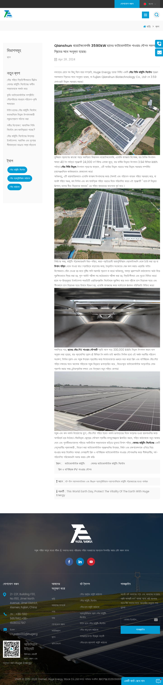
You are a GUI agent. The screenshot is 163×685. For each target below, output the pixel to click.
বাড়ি (149, 26)
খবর (53, 618)
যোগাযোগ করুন (127, 4)
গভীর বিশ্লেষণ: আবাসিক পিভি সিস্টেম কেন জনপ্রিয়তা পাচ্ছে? (21, 127)
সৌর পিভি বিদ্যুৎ (68, 167)
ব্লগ (157, 26)
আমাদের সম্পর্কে (58, 605)
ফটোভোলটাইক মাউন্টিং (75, 463)
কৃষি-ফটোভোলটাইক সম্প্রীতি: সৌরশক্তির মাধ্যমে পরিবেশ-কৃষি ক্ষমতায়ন (22, 99)
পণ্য (53, 612)
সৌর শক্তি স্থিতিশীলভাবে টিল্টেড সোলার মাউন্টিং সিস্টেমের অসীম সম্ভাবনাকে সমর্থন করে (22, 84)
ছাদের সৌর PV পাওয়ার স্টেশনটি (83, 349)
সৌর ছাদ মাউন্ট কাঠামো (89, 607)
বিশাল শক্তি (59, 266)
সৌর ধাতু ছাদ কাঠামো (89, 630)
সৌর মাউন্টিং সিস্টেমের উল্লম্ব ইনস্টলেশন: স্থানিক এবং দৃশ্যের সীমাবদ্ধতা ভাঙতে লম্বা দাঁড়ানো (21, 140)
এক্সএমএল (56, 644)
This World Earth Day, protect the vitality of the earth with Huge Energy (102, 494)
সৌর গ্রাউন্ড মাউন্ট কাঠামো (91, 594)
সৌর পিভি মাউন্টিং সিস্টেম (140, 72)
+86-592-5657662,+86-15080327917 (19, 618)
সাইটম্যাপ (56, 631)
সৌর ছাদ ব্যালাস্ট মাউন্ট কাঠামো (93, 643)
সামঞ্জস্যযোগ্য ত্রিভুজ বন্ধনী (92, 636)
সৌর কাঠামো (14, 187)
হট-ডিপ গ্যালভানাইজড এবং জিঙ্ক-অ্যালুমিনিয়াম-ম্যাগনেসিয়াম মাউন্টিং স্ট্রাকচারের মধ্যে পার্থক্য (106, 482)
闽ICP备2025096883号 (112, 679)
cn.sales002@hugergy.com (27, 634)
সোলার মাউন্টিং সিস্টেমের (143, 443)
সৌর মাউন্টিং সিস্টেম (17, 170)
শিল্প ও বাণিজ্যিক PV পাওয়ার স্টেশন (74, 469)
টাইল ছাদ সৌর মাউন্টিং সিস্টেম (92, 623)
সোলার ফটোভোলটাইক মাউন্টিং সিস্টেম (108, 463)
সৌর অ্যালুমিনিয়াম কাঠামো (20, 178)
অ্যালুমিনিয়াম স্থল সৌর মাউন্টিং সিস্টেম (93, 615)
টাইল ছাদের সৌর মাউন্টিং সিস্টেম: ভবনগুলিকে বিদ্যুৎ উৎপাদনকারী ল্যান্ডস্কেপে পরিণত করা (22, 114)
